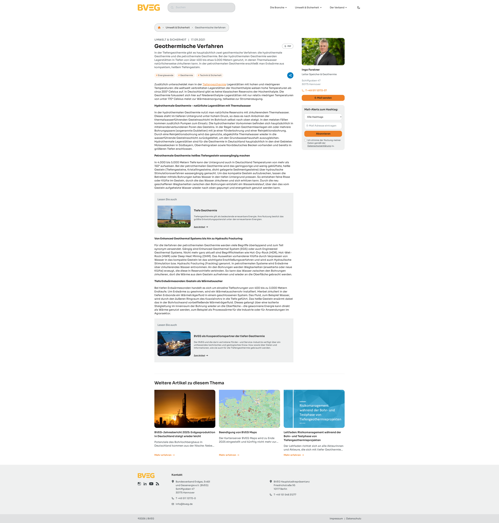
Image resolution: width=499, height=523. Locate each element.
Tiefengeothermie (214, 84)
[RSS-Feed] (157, 483)
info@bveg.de (184, 504)
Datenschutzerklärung (319, 146)
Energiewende (165, 75)
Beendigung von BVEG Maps (238, 432)
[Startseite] (159, 27)
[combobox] (204, 7)
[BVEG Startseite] (148, 475)
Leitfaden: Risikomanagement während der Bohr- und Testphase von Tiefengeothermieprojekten (312, 436)
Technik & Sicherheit (211, 75)
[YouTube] (151, 483)
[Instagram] (139, 483)
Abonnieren (323, 133)
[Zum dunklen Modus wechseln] (358, 7)
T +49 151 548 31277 (285, 494)
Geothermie (186, 75)
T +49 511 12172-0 (186, 498)
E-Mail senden (323, 97)
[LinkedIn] (145, 483)
